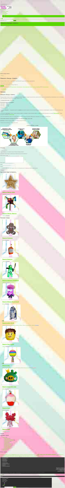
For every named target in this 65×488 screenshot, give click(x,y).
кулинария (6, 456)
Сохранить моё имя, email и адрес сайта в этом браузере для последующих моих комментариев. (20, 168)
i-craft (13, 473)
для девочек (41, 454)
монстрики (25, 455)
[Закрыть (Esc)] (3, 474)
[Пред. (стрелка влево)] (0, 475)
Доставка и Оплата (5, 463)
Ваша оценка (3, 155)
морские (28, 455)
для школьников (58, 454)
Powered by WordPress (4, 473)
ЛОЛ (10, 454)
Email (1, 166)
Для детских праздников (27, 86)
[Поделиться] (2, 474)
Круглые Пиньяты (7, 445)
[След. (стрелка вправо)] (1, 475)
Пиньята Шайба (7, 446)
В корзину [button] (8, 194)
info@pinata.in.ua (61, 471)
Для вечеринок (19, 86)
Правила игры (5, 462)
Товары (5, 25)
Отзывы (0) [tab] (4, 89)
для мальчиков (50, 454)
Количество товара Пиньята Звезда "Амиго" (8, 84)
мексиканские (45, 86)
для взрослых (35, 454)
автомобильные (22, 454)
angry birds (2, 454)
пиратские (36, 456)
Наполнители (4, 13)
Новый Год (14, 454)
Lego (4, 454)
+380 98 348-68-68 (60, 468)
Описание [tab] (4, 88)
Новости (4, 464)
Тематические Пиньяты (8, 439)
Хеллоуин (18, 454)
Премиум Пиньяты (7, 443)
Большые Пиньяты (7, 447)
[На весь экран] (1, 474)
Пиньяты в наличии (6, 465)
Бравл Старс (8, 454)
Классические (13, 86)
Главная (1, 25)
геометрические (30, 454)
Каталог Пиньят (5, 11)
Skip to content (3, 9)
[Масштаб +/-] (0, 474)
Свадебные (14, 25)
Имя (1, 164)
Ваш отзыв (2, 162)
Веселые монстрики (8, 444)
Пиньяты (9, 25)
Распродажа (4, 461)
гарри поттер (26, 454)
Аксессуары (4, 12)
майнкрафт (12, 455)
